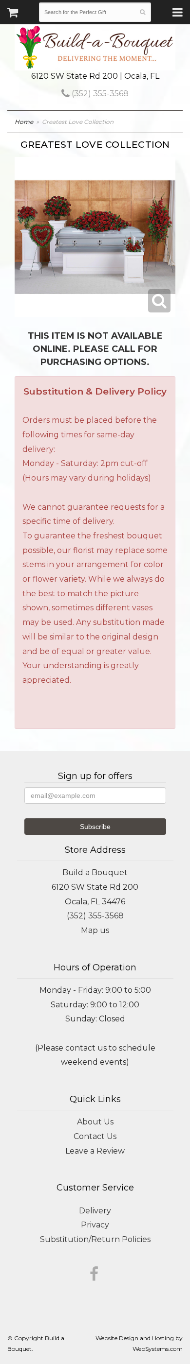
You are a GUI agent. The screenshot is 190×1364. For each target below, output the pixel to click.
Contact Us (95, 1136)
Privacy (95, 1224)
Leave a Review (95, 1151)
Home (24, 121)
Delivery (95, 1210)
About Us (95, 1121)
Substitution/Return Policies (95, 1239)
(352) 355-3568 (99, 93)
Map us (95, 930)
